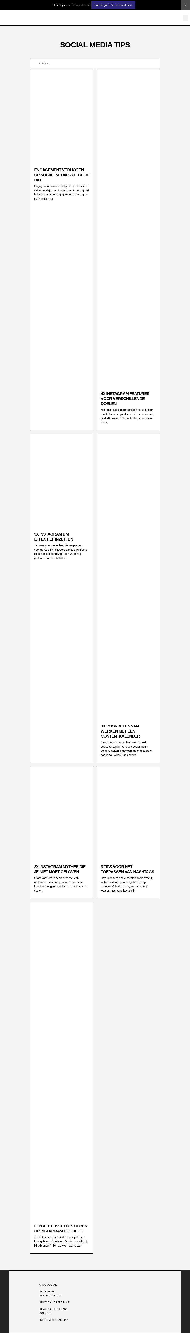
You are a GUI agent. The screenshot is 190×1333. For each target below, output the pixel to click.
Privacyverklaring (54, 1302)
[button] (185, 18)
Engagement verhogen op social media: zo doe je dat (61, 175)
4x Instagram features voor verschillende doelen (125, 398)
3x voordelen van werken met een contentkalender (120, 731)
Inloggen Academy (53, 1320)
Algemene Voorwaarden (50, 1293)
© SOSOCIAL (48, 1284)
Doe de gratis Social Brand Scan (113, 5)
